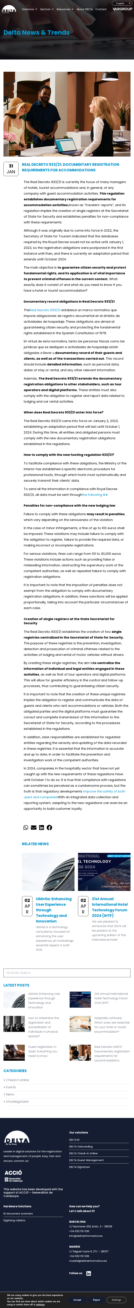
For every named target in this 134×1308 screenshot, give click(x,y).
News (10, 1094)
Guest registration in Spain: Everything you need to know (42, 1051)
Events (11, 1087)
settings (40, 1304)
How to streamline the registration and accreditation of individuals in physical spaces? (43, 1027)
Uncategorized (17, 1101)
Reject (96, 1300)
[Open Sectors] (52, 9)
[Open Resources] (72, 9)
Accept (77, 1300)
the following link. (95, 494)
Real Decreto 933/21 (44, 310)
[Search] (126, 973)
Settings (116, 1300)
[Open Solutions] (36, 9)
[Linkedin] (88, 1273)
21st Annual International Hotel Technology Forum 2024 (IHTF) (111, 998)
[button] (26, 828)
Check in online (17, 1080)
